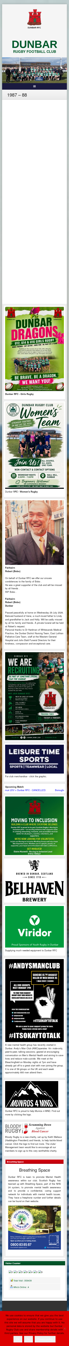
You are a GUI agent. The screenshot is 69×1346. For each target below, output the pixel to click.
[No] (64, 1328)
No (28, 1339)
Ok (17, 1339)
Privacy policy (45, 1339)
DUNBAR (34, 44)
